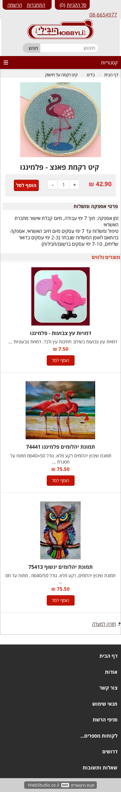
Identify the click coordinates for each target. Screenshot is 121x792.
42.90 (104, 184)
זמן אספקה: (107, 218)
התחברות (36, 5)
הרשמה (14, 5)
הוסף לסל (60, 360)
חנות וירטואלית (82, 785)
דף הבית (111, 75)
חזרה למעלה (104, 624)
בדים (91, 75)
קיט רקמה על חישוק (61, 75)
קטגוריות (109, 62)
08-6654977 (103, 14)
